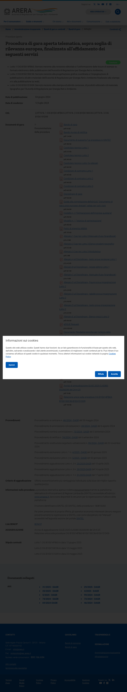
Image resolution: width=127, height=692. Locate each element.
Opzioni (12, 365)
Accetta (114, 374)
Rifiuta (101, 374)
